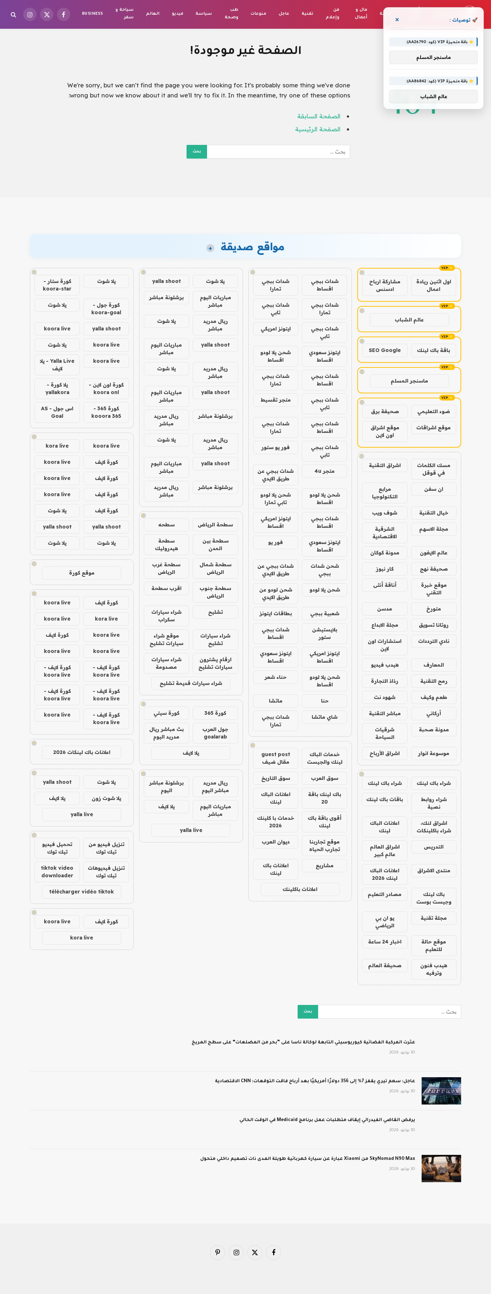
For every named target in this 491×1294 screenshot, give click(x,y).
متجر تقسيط (276, 400)
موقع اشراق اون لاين (385, 431)
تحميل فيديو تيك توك (57, 848)
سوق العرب (324, 778)
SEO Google (385, 350)
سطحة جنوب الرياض (215, 592)
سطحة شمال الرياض (215, 568)
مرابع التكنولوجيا (385, 493)
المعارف (433, 665)
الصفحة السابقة (318, 116)
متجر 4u (325, 471)
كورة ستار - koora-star (57, 285)
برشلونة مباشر (166, 297)
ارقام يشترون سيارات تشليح (215, 663)
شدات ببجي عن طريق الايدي (275, 475)
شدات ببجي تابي (275, 309)
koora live (57, 328)
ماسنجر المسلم (409, 381)
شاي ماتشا (325, 717)
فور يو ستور (275, 447)
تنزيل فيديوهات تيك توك (106, 872)
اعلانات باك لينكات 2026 (81, 752)
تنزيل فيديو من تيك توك (106, 848)
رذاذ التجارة (384, 681)
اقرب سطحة (166, 588)
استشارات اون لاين (384, 645)
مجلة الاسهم (433, 529)
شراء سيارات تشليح (215, 639)
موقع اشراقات (433, 427)
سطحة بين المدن (215, 545)
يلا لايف (191, 753)
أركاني (433, 713)
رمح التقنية (434, 681)
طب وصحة (231, 14)
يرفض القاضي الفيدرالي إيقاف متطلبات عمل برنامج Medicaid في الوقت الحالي (327, 1120)
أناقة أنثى (384, 585)
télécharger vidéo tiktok (81, 891)
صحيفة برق (385, 411)
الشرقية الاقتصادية (384, 533)
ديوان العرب (276, 841)
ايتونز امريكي (276, 328)
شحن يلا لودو (324, 589)
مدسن (384, 608)
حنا (325, 701)
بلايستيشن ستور (324, 633)
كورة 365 (215, 713)
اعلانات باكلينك (300, 889)
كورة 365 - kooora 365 (106, 412)
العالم (153, 14)
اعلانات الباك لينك (384, 827)
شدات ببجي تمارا (275, 285)
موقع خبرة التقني (434, 589)
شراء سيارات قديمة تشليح (191, 683)
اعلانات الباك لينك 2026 (384, 874)
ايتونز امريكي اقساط (276, 522)
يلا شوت (215, 281)
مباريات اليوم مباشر (215, 301)
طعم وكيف (434, 697)
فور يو (275, 542)
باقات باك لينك (384, 799)
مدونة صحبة (434, 729)
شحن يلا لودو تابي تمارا (275, 498)
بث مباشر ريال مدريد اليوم (166, 733)
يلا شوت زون (106, 798)
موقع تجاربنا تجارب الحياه (324, 845)
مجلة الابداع (384, 625)
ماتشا (276, 701)
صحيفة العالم (384, 965)
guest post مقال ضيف (275, 758)
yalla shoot (166, 281)
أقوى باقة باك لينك (324, 822)
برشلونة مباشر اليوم (166, 786)
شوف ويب (384, 512)
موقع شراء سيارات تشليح (166, 639)
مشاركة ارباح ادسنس (384, 285)
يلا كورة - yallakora (57, 388)
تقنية (307, 14)
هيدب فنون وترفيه (433, 969)
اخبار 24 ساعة (384, 941)
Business (92, 14)
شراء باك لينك (434, 783)
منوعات (258, 14)
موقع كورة (82, 573)
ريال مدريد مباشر (215, 325)
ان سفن (433, 489)
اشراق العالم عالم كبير (385, 850)
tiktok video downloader (57, 872)
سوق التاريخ (275, 778)
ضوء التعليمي (433, 411)
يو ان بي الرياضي (384, 922)
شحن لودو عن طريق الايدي (275, 593)
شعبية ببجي (324, 613)
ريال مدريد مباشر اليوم (215, 786)
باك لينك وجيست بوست (433, 898)
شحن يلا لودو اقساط (275, 356)
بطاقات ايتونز (276, 613)
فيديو (177, 14)
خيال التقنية (433, 512)
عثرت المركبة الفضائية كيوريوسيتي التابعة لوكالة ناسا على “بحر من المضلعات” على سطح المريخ (303, 1042)
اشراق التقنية (385, 465)
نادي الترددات (433, 641)
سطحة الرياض (215, 524)
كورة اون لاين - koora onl (106, 388)
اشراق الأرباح (385, 753)
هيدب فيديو (385, 665)
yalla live (191, 830)
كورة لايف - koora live (106, 671)
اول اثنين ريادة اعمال (433, 285)
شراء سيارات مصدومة (166, 663)
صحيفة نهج (434, 569)
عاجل (284, 14)
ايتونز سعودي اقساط (324, 356)
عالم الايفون (434, 552)
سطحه (166, 524)
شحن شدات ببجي (325, 570)
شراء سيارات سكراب (166, 616)
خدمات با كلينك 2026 (275, 822)
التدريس (434, 846)
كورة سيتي (166, 713)
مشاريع (325, 865)
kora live (57, 446)
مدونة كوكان (384, 552)
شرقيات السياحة (384, 733)
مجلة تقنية (434, 918)
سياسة (204, 14)
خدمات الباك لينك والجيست (325, 758)
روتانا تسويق (434, 625)
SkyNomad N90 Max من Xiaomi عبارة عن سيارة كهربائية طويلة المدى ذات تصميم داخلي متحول (307, 1159)
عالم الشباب (409, 319)
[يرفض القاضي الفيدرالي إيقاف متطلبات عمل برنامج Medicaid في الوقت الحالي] (441, 1129)
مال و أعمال (361, 14)
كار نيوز (385, 569)
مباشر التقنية (385, 713)
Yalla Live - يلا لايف (57, 365)
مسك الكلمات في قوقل (433, 469)
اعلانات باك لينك (276, 869)
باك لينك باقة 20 (324, 798)
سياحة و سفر (124, 14)
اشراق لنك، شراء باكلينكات (434, 827)
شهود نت (384, 697)
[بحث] (14, 14)
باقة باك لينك (433, 350)
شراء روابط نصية (434, 803)
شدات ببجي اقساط (325, 285)
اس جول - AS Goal (57, 412)
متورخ (433, 608)
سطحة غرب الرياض (166, 568)
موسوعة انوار (433, 753)
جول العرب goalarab (215, 733)
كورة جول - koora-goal (106, 309)
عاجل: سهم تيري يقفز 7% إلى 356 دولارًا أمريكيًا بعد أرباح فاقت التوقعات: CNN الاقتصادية (315, 1081)
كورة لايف (106, 462)
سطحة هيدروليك (166, 545)
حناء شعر (275, 677)
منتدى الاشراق (433, 870)
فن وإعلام (332, 14)
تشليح (215, 612)
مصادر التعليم (384, 894)
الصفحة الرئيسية (317, 129)
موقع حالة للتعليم (433, 945)
